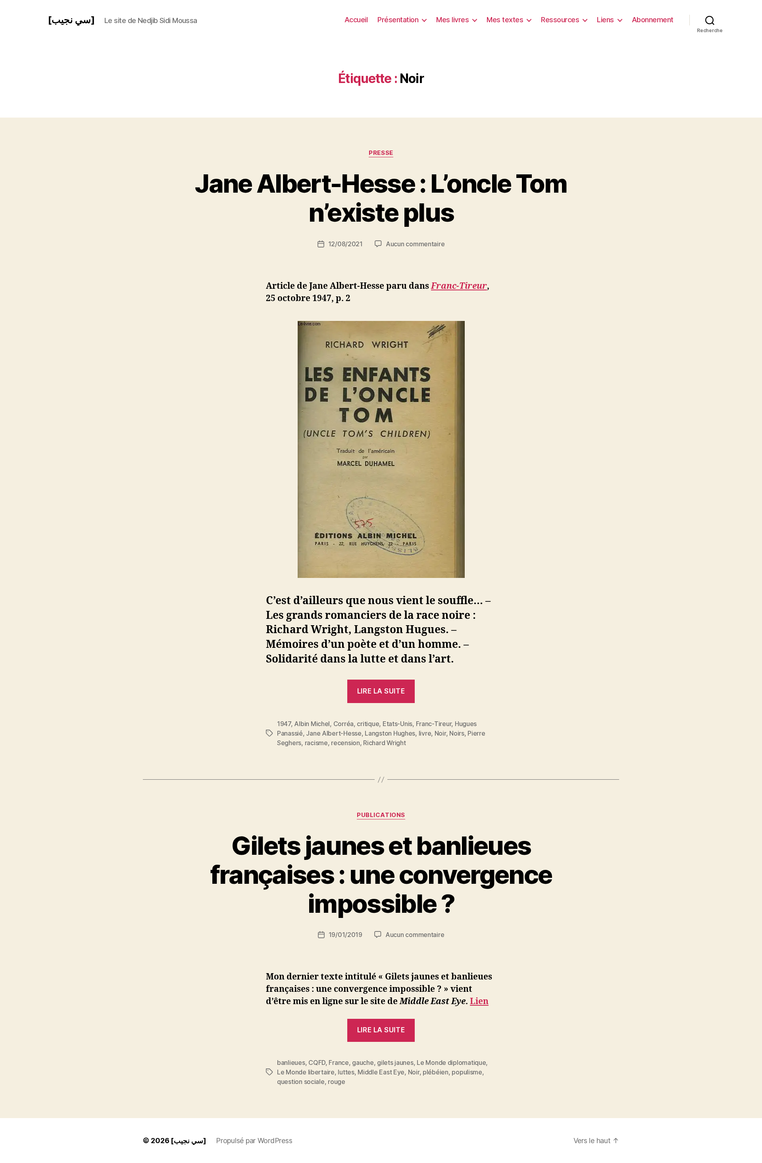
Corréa (343, 724)
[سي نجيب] (71, 20)
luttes (346, 1072)
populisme (467, 1072)
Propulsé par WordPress (254, 1140)
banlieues (291, 1062)
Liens (605, 19)
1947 (284, 724)
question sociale (301, 1082)
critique (368, 724)
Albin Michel (312, 724)
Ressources (560, 19)
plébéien (435, 1072)
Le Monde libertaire (306, 1072)
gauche (362, 1062)
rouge (336, 1082)
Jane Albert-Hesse (333, 733)
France (338, 1062)
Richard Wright (384, 743)
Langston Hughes (390, 733)
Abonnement (652, 19)
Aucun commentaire (415, 244)
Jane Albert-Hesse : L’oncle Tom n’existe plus (381, 198)
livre (425, 733)
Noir (440, 733)
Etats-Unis (397, 724)
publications (381, 815)
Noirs (456, 733)
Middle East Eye (381, 1072)
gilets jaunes (395, 1062)
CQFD (316, 1062)
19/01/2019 (345, 935)
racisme (316, 743)
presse (381, 152)
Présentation (397, 19)
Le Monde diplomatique (451, 1062)
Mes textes (505, 19)
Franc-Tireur (459, 286)
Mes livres (452, 19)
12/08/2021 (345, 244)
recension (345, 743)
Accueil (356, 19)
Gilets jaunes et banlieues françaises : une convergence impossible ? (381, 874)
